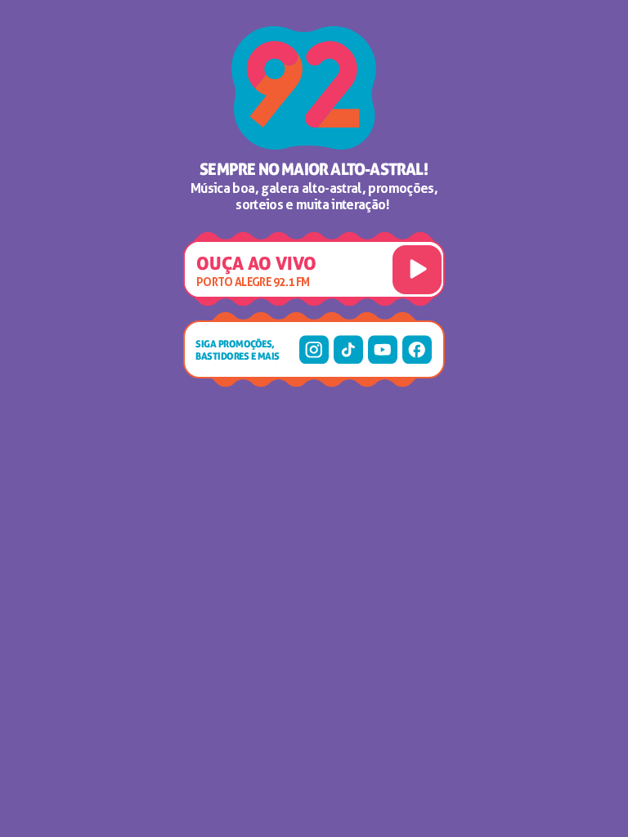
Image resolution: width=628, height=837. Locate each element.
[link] (314, 350)
